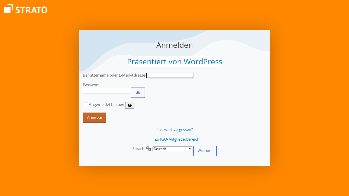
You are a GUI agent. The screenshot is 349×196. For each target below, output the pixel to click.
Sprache (139, 148)
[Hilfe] (129, 105)
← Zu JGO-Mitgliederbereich (174, 139)
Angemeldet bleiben (106, 104)
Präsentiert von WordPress (174, 61)
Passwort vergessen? (174, 129)
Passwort (91, 84)
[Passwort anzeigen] (138, 93)
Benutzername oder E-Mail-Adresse (114, 75)
